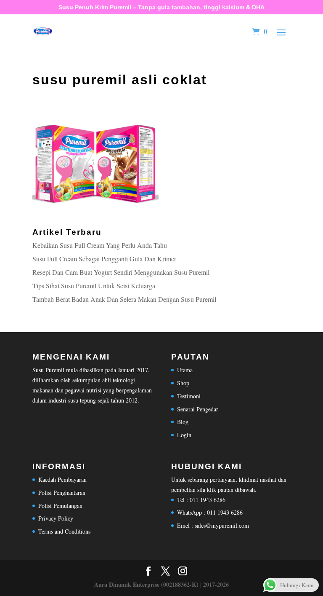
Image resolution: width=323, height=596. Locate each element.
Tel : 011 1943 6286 (201, 500)
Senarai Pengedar (197, 409)
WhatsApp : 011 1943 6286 (210, 512)
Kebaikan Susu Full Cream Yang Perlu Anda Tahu (99, 245)
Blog (182, 422)
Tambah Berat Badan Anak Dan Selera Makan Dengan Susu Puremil (124, 299)
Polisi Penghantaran (61, 493)
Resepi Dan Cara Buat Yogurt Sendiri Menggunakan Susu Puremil (120, 272)
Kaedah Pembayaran (62, 479)
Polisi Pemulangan (60, 506)
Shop (183, 383)
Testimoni (189, 396)
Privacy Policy (55, 518)
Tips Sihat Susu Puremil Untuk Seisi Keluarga (93, 285)
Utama (185, 370)
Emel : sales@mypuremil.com (213, 525)
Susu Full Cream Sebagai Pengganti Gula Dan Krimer (104, 258)
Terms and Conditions (64, 531)
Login (184, 435)
